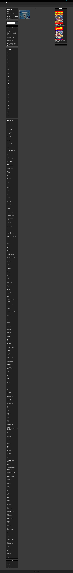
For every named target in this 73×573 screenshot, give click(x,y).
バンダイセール (8, 336)
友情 (7, 406)
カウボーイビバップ (9, 226)
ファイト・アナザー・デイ (10, 40)
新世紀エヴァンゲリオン (10, 447)
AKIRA (7, 130)
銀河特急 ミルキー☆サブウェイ (10, 539)
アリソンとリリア (9, 204)
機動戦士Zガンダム (9, 463)
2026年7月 (8, 52)
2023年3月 (8, 108)
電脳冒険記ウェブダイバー (10, 543)
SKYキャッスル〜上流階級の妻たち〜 (11, 158)
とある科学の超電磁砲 (9, 176)
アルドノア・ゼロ (9, 205)
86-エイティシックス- (9, 129)
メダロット (8, 375)
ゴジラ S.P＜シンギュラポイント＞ (11, 257)
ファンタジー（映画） (9, 346)
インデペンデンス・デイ (10, 212)
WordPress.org (9, 567)
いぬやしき (8, 171)
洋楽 (7, 482)
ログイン (8, 563)
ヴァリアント (8, 31)
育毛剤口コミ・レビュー (10, 515)
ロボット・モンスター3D (10, 18)
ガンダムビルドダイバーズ (10, 232)
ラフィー (8, 379)
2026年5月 (8, 55)
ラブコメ (8, 381)
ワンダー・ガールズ (9, 392)
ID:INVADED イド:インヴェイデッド (11, 143)
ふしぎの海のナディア (9, 178)
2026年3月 (8, 58)
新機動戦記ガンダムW (9, 450)
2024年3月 (8, 91)
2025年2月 (8, 76)
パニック (8, 339)
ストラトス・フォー (9, 292)
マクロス (8, 360)
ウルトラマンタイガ (9, 222)
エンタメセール (8, 225)
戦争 (7, 440)
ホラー (7, 358)
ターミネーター (8, 301)
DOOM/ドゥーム (9, 137)
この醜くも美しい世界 (9, 172)
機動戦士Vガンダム (9, 461)
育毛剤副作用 (8, 514)
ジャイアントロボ (9, 281)
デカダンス (8, 312)
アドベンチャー (8, 197)
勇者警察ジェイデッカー (10, 403)
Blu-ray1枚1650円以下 (9, 132)
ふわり (7, 179)
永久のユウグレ (8, 480)
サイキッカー (8, 260)
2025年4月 (8, 73)
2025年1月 (8, 77)
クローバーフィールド (9, 244)
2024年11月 (8, 80)
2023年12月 (8, 95)
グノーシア (8, 247)
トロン (7, 321)
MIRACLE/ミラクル (9, 147)
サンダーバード (8, 271)
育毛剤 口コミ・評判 (9, 508)
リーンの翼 (8, 385)
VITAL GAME (8, 167)
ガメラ (7, 229)
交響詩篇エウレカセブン (10, 396)
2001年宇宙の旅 (8, 123)
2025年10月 (8, 65)
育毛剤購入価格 (8, 519)
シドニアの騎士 (8, 274)
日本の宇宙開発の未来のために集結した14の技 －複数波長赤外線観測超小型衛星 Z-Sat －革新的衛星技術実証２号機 (12, 37)
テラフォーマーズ (9, 308)
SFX (7, 2)
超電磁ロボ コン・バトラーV (10, 529)
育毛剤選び (8, 522)
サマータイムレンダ (9, 267)
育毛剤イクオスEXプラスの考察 (10, 511)
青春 (7, 547)
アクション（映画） (9, 193)
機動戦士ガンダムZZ (9, 475)
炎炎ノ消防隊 (8, 487)
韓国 (7, 550)
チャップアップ (8, 307)
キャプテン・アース (9, 239)
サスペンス (8, 265)
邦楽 (7, 533)
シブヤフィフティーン (9, 275)
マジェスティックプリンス (10, 364)
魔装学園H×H (8, 556)
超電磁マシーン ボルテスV (10, 528)
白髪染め (8, 496)
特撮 (7, 490)
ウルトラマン (8, 216)
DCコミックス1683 (9, 136)
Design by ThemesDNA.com (36, 572)
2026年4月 (8, 56)
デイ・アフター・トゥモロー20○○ (11, 311)
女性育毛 (8, 414)
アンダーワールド (9, 208)
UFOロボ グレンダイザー (10, 164)
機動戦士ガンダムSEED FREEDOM (11, 472)
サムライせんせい (9, 268)
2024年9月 (8, 83)
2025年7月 (8, 69)
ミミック (8, 371)
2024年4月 (8, 90)
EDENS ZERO (8, 140)
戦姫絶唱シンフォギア (9, 443)
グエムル (8, 246)
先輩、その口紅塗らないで (10, 400)
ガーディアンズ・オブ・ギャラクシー (11, 236)
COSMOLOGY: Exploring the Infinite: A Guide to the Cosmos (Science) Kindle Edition (60, 25)
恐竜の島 (8, 435)
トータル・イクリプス (9, 322)
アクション (8, 190)
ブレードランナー (9, 353)
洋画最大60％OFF (9, 483)
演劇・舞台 (8, 486)
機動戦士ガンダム (9, 464)
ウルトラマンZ (8, 219)
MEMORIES (8, 146)
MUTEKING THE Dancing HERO (11, 150)
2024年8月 (8, 84)
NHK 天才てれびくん (9, 151)
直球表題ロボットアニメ (10, 497)
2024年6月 (8, 87)
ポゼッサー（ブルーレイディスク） (11, 13)
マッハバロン (8, 365)
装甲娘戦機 (8, 526)
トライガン (8, 318)
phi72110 (23, 17)
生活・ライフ (8, 494)
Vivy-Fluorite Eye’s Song (10, 168)
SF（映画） (8, 157)
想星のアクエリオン (9, 436)
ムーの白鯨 (8, 374)
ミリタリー (8, 372)
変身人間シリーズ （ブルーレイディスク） (12, 43)
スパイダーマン (8, 293)
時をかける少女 (8, 456)
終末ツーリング (8, 501)
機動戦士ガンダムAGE (9, 469)
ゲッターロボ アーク (9, 251)
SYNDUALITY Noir (9, 161)
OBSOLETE (8, 153)
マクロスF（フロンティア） (10, 361)
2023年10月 (8, 98)
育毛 (7, 507)
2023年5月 (8, 105)
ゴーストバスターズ (9, 258)
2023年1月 (8, 111)
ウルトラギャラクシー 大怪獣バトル (11, 215)
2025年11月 (8, 63)
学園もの (8, 417)
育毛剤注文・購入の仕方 (10, 518)
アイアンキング (8, 186)
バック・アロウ (8, 333)
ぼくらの (8, 182)
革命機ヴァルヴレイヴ (9, 549)
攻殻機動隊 (8, 446)
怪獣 (7, 432)
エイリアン (8, 223)
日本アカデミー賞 (9, 453)
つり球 (7, 175)
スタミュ (8, 288)
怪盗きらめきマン (9, 433)
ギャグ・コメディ (9, 240)
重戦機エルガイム (9, 535)
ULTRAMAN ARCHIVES (10, 165)
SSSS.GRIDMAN (9, 160)
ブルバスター (8, 350)
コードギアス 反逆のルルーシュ (10, 254)
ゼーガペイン (8, 296)
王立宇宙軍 (8, 493)
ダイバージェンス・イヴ (10, 304)
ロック (7, 388)
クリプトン (8, 243)
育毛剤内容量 (8, 512)
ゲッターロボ (8, 250)
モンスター (8, 378)
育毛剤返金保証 (8, 521)
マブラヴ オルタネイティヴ (10, 368)
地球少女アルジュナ (9, 407)
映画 (7, 454)
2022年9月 (8, 116)
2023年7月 (8, 102)
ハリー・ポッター (9, 329)
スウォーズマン (8, 285)
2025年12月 (8, 62)
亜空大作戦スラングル (9, 395)
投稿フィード (8, 564)
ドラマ (7, 325)
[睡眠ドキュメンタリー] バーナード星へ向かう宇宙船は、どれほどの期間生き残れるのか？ (12, 33)
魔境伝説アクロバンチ (9, 553)
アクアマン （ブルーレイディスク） (25, 16)
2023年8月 (8, 101)
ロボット (8, 389)
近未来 (7, 532)
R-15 (7, 154)
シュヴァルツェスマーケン (10, 279)
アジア (7, 194)
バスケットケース (9, 332)
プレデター (8, 354)
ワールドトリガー (9, 393)
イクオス (8, 209)
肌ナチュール (8, 505)
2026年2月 (8, 59)
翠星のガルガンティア (9, 504)
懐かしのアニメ (8, 439)
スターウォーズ (8, 289)
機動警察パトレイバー (9, 479)
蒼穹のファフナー (9, 525)
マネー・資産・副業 (9, 367)
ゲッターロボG (8, 253)
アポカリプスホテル (9, 201)
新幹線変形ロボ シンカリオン (10, 449)
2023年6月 (8, 104)
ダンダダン (8, 305)
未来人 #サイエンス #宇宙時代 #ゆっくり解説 (12, 27)
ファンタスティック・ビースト (10, 347)
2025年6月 (8, 70)
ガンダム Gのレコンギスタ (10, 230)
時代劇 (7, 457)
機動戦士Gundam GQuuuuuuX (10, 460)
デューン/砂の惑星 (9, 314)
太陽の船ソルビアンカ (9, 413)
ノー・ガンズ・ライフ (9, 326)
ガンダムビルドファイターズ (10, 233)
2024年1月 (8, 94)
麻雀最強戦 (8, 557)
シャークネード (8, 278)
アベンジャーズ (8, 200)
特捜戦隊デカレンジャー (10, 489)
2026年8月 (8, 51)
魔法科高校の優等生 (9, 554)
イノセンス (8, 211)
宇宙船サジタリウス (9, 427)
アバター (8, 198)
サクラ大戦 (8, 264)
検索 (7, 21)
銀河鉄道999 (8, 542)
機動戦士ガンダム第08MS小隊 (10, 476)
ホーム (7, 0)
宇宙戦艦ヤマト (8, 421)
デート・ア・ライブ (9, 315)
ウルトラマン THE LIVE (10, 218)
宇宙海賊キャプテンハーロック (10, 424)
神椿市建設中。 (8, 500)
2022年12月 (8, 112)
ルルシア (8, 386)
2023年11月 (8, 97)
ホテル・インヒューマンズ (10, 357)
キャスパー (8, 237)
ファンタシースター (9, 343)
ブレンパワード (8, 351)
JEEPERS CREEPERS (9, 144)
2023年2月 (8, 109)
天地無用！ (8, 410)
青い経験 (8, 546)
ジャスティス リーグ (9, 282)
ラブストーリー (8, 382)
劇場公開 (8, 402)
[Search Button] (66, 0)
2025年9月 (8, 66)
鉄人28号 (8, 536)
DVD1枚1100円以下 (9, 139)
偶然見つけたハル (9, 399)
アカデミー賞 (8, 187)
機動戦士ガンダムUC (9, 473)
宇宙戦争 (8, 420)
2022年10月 (8, 115)
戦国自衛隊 (8, 442)
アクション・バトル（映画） (10, 191)
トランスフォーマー (9, 319)
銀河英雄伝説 (8, 540)
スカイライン (8, 286)
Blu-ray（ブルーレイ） (9, 133)
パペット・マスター (9, 340)
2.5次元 (7, 122)
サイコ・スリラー (9, 261)
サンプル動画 (8, 272)
